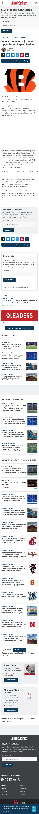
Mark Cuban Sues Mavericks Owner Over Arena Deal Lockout (13, 595)
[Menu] (2, 3)
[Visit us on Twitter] (19, 779)
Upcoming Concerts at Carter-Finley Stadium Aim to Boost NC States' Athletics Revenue (13, 568)
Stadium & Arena (19, 38)
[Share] (8, 55)
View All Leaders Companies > (19, 328)
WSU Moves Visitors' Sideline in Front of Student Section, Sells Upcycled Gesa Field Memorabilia (13, 540)
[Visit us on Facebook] (2, 779)
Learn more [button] (7, 811)
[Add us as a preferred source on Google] (27, 55)
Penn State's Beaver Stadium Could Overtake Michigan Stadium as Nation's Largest (12, 610)
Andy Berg (10, 48)
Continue (9, 280)
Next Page (19, 650)
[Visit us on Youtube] (14, 779)
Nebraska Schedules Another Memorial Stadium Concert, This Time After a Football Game (13, 624)
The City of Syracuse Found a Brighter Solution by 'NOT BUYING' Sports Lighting (12, 448)
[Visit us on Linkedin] (10, 779)
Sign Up (6, 31)
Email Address (6, 21)
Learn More (11, 679)
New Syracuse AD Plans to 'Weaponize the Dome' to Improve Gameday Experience (12, 582)
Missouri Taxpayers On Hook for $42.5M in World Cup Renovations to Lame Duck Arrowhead (13, 638)
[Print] (3, 55)
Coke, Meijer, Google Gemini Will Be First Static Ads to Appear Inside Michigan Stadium (19, 302)
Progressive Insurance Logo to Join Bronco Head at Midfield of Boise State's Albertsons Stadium (12, 357)
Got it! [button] (34, 809)
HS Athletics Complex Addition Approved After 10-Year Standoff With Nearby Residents (13, 554)
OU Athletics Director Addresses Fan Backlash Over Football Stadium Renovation (11, 378)
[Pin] (22, 55)
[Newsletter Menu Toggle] (36, 3)
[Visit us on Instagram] (6, 779)
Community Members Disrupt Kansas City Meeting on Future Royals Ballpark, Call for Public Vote (11, 367)
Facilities (5, 38)
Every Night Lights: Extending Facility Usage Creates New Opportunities (11, 346)
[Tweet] (17, 55)
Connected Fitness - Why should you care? (13, 483)
